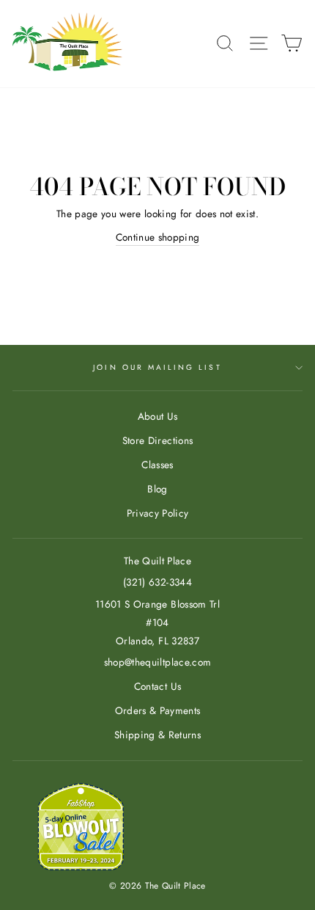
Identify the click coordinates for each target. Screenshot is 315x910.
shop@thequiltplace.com (157, 662)
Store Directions (157, 440)
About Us (158, 416)
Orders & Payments (158, 710)
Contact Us (157, 686)
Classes (157, 464)
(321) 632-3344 (157, 582)
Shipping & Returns (157, 734)
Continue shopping (158, 237)
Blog (157, 488)
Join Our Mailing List (157, 367)
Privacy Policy (158, 513)
